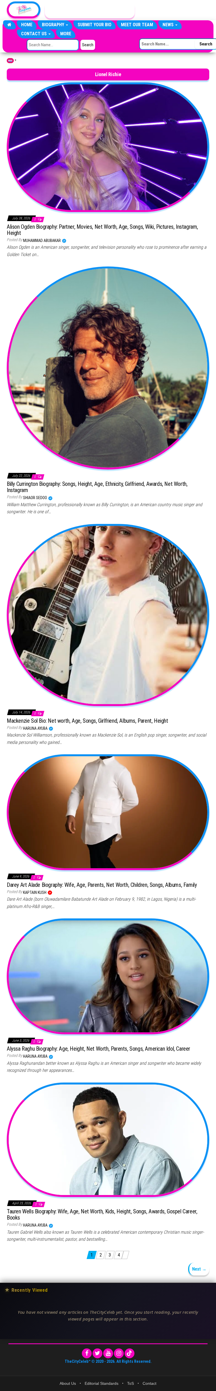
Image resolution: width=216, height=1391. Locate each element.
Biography (53, 24)
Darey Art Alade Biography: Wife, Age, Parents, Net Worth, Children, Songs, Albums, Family (102, 884)
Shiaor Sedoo (35, 497)
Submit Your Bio (94, 24)
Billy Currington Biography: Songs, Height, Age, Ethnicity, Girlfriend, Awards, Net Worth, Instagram (97, 486)
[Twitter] (97, 1353)
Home (26, 24)
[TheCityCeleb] (9, 24)
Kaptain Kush (35, 892)
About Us (68, 1383)
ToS (130, 1383)
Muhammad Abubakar (42, 240)
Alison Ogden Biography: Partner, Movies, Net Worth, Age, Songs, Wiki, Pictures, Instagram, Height (102, 229)
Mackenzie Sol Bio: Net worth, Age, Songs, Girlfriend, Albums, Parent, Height (87, 720)
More (65, 33)
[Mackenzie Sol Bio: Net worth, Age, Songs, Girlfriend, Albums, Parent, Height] (108, 614)
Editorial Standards (101, 1383)
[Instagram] (119, 1353)
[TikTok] (129, 1353)
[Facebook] (87, 1353)
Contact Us (34, 33)
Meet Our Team (137, 24)
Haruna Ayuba (35, 728)
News (169, 24)
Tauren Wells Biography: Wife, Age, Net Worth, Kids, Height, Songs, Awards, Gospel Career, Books (102, 1214)
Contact (149, 1383)
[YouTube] (108, 1353)
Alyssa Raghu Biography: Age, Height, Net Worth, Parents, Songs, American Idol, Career (98, 1048)
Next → (199, 1269)
